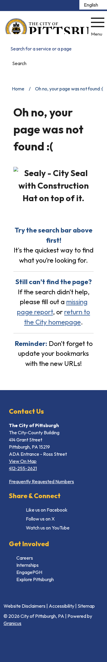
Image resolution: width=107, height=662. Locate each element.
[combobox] (93, 5)
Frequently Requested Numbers (41, 481)
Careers (24, 558)
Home (18, 89)
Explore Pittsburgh (35, 579)
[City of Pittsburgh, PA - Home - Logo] (47, 26)
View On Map (23, 461)
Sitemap (86, 606)
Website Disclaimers (24, 606)
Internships (27, 565)
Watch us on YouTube (48, 528)
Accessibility (61, 606)
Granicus (12, 623)
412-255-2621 (23, 468)
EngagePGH (29, 572)
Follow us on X (40, 519)
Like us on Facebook (46, 510)
